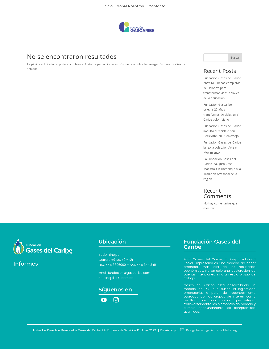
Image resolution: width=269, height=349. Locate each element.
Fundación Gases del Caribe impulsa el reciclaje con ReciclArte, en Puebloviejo (222, 131)
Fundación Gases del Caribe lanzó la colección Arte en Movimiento (222, 147)
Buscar (235, 57)
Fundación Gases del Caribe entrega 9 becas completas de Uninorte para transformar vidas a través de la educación (222, 88)
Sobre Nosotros (130, 7)
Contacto (157, 7)
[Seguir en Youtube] (104, 300)
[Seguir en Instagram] (116, 300)
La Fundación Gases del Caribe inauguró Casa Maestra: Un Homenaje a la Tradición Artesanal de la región (222, 169)
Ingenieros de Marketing (210, 330)
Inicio (108, 7)
